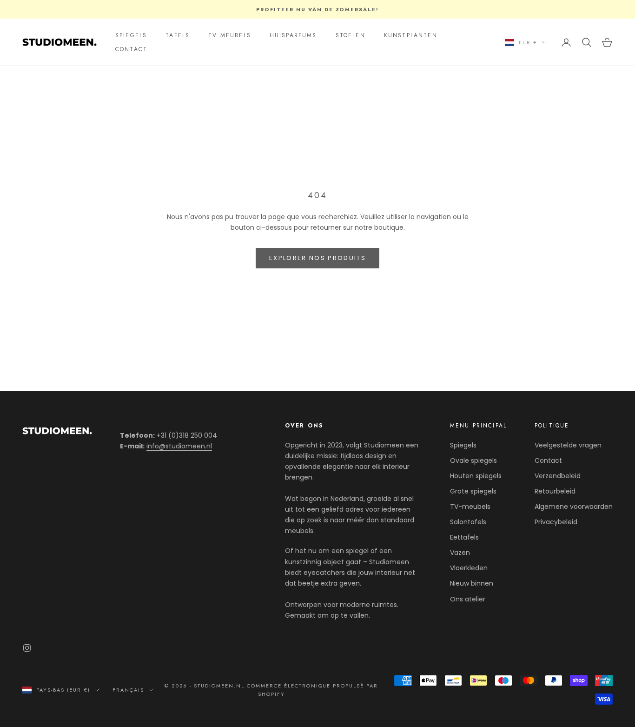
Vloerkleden (469, 568)
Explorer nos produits (317, 257)
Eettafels (464, 537)
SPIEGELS (131, 35)
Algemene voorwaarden (574, 506)
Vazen (460, 552)
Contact (548, 460)
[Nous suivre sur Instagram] (27, 648)
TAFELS (177, 35)
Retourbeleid (555, 491)
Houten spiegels (476, 475)
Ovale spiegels (473, 460)
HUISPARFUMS (293, 35)
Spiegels (463, 445)
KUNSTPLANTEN (410, 35)
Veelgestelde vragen (568, 445)
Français (128, 690)
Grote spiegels (473, 491)
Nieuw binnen (471, 583)
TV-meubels (470, 506)
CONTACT (131, 49)
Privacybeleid (556, 522)
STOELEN (350, 35)
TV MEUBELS (229, 35)
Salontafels (468, 522)
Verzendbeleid (558, 475)
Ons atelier (467, 599)
